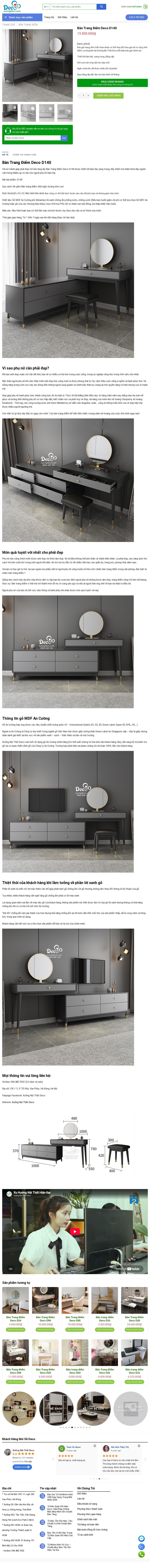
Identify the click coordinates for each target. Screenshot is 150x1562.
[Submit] (101, 7)
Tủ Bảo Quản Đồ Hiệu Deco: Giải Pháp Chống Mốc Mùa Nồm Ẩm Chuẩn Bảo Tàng (59, 1510)
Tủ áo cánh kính (85, 1534)
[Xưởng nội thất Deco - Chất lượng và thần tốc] (20, 6)
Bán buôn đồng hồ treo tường (92, 1529)
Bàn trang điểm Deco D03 (75, 1371)
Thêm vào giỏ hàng (108, 95)
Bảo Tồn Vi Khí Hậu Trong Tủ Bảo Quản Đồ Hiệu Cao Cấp (60, 1535)
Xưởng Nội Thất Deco (23, 1102)
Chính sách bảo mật (87, 1519)
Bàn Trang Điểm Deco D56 (15, 1371)
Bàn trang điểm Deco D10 (105, 1319)
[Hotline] (141, 1554)
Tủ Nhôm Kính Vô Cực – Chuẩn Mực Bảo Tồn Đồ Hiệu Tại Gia (59, 1547)
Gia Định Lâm (74, 1447)
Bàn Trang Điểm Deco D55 (75, 1319)
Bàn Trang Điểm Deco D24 (15, 1319)
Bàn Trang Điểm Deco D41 (104, 1371)
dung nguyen (118, 1447)
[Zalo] (141, 1546)
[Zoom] (6, 98)
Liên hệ (74, 17)
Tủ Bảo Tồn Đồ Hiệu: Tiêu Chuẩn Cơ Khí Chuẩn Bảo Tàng (59, 1524)
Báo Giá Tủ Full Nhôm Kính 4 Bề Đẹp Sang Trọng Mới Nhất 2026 (60, 1497)
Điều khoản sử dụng (87, 1503)
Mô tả (5, 155)
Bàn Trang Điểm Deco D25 (45, 1371)
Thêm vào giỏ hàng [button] (16, 1330)
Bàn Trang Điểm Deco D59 (45, 1319)
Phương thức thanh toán (89, 1509)
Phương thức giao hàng (89, 1514)
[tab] (5, 155)
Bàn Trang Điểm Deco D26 (134, 1319)
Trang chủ (49, 17)
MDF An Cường (37, 718)
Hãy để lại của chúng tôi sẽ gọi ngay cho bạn (40, 130)
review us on (21, 1466)
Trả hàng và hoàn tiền (88, 1524)
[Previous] (7, 65)
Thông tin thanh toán (24, 155)
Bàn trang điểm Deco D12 (134, 1371)
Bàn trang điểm (28, 24)
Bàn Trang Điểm (16, 162)
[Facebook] (141, 1538)
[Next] (67, 65)
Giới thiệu (62, 17)
